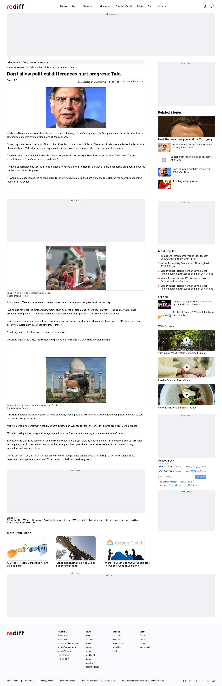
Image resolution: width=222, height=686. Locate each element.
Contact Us (110, 681)
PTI (16, 80)
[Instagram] (202, 681)
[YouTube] (208, 681)
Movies (88, 643)
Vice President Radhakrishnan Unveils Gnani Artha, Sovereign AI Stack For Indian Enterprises (187, 272)
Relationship (145, 647)
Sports (88, 647)
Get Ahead (90, 655)
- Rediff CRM (63, 655)
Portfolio (116, 651)
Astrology (89, 663)
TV (149, 6)
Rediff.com (134, 681)
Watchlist (116, 647)
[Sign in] (212, 6)
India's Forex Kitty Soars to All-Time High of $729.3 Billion (185, 265)
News (86, 6)
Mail (74, 6)
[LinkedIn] (213, 681)
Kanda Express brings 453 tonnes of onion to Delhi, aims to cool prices (185, 280)
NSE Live (116, 639)
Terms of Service (67, 681)
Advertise (29, 681)
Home (63, 6)
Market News (118, 643)
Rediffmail (63, 636)
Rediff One (63, 639)
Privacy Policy (46, 681)
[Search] (204, 6)
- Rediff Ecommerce (67, 647)
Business (19, 67)
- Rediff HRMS (64, 651)
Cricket (88, 651)
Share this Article (134, 81)
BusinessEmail (124, 6)
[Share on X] (190, 681)
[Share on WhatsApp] (184, 681)
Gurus (140, 6)
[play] (186, 340)
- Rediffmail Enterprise (68, 643)
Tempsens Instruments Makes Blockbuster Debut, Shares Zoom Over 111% (184, 257)
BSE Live (116, 636)
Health (142, 636)
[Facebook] (196, 681)
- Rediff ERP (63, 659)
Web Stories (166, 326)
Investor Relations (90, 681)
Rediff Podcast (92, 667)
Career (142, 643)
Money (103, 6)
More (160, 6)
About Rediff (12, 681)
